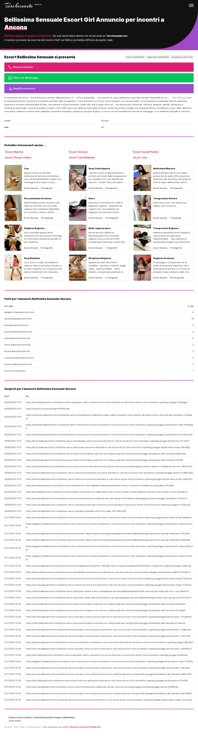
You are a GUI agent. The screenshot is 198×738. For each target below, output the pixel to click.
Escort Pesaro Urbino (18, 157)
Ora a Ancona (179, 97)
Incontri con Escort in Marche (85, 727)
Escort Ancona (78, 151)
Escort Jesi (140, 157)
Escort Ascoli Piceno (145, 151)
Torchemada (18, 5)
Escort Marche (14, 151)
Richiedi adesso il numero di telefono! (28, 35)
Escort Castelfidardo (82, 157)
